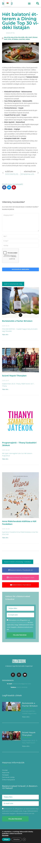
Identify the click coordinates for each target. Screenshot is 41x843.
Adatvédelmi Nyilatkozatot (17, 622)
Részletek (5, 835)
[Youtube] (25, 675)
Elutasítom (17, 839)
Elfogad (6, 839)
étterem (15, 39)
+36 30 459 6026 (22, 687)
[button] (29, 3)
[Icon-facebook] (13, 675)
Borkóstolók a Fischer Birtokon (17, 321)
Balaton (7, 37)
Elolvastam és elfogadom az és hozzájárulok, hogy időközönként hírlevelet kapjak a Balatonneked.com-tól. (20, 624)
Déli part (28, 37)
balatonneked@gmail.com (21, 684)
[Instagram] (19, 675)
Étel (9, 39)
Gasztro (22, 39)
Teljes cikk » (5, 334)
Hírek (28, 39)
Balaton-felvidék (18, 37)
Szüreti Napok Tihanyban (14, 376)
